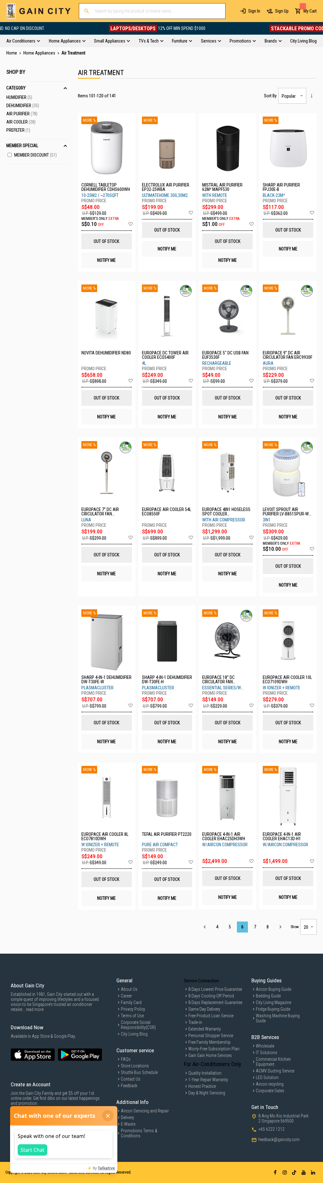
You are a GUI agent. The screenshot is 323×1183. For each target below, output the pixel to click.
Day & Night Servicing (206, 1092)
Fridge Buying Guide (273, 1009)
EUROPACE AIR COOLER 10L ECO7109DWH (287, 679)
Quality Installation (204, 1073)
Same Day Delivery (204, 1009)
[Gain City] (38, 11)
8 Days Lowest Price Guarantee (215, 989)
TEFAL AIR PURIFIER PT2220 (166, 834)
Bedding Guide (268, 995)
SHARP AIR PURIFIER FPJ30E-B (281, 187)
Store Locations (135, 1065)
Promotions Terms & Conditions (139, 1133)
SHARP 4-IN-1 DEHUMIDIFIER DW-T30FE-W (106, 679)
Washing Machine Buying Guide (278, 1018)
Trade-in (195, 1022)
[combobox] (152, 11)
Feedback (129, 1085)
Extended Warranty (204, 1028)
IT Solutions (266, 1052)
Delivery (127, 1117)
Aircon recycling (270, 1084)
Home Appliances (39, 52)
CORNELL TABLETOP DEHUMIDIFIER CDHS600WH (105, 187)
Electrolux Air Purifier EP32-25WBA (165, 187)
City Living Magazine (273, 1002)
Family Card (131, 1002)
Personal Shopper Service (210, 1035)
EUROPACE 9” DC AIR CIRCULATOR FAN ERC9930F (287, 355)
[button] (130, 224)
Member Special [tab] (22, 145)
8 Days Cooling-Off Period (211, 995)
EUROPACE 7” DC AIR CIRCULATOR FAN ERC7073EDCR (100, 511)
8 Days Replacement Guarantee (215, 1002)
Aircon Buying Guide (273, 989)
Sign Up (282, 11)
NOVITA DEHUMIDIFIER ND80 (106, 353)
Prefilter (18, 130)
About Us (129, 989)
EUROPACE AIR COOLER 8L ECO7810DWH (104, 836)
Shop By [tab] (15, 72)
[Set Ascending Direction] (311, 96)
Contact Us (130, 1079)
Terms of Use (132, 1015)
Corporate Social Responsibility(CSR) (138, 1025)
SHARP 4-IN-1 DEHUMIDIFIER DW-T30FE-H (167, 679)
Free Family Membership (209, 1042)
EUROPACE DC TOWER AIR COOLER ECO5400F (165, 355)
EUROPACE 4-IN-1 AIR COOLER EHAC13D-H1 (282, 836)
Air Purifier (22, 113)
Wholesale (265, 1045)
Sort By (270, 95)
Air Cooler (21, 121)
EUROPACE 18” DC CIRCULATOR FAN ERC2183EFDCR (218, 679)
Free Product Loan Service (210, 1015)
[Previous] (204, 927)
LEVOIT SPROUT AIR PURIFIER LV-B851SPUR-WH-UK (288, 511)
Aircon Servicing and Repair (145, 1110)
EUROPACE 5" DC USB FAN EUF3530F (225, 355)
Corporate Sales (270, 1090)
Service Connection (201, 980)
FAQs (126, 1059)
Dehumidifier (22, 105)
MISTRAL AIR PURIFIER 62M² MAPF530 (222, 187)
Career (126, 995)
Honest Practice (202, 1086)
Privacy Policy (133, 1009)
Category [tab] (16, 87)
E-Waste (128, 1124)
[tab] (161, 41)
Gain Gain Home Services (210, 1055)
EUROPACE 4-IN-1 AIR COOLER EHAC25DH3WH (223, 836)
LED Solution (267, 1077)
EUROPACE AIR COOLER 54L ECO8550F (166, 511)
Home (12, 52)
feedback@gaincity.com (279, 1139)
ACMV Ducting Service (275, 1070)
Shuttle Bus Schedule (139, 1072)
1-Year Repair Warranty (208, 1079)
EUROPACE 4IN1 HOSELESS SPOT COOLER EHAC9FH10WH (226, 511)
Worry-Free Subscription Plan (213, 1048)
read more (35, 1009)
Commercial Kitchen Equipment (273, 1062)
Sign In (254, 11)
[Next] (280, 927)
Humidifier (19, 97)
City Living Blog (134, 1034)
